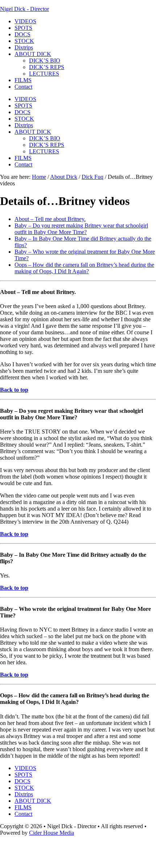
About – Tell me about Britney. (50, 219)
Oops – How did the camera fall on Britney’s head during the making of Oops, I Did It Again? (84, 268)
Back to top (14, 390)
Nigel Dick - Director (24, 9)
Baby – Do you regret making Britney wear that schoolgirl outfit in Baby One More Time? (81, 228)
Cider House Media (51, 833)
